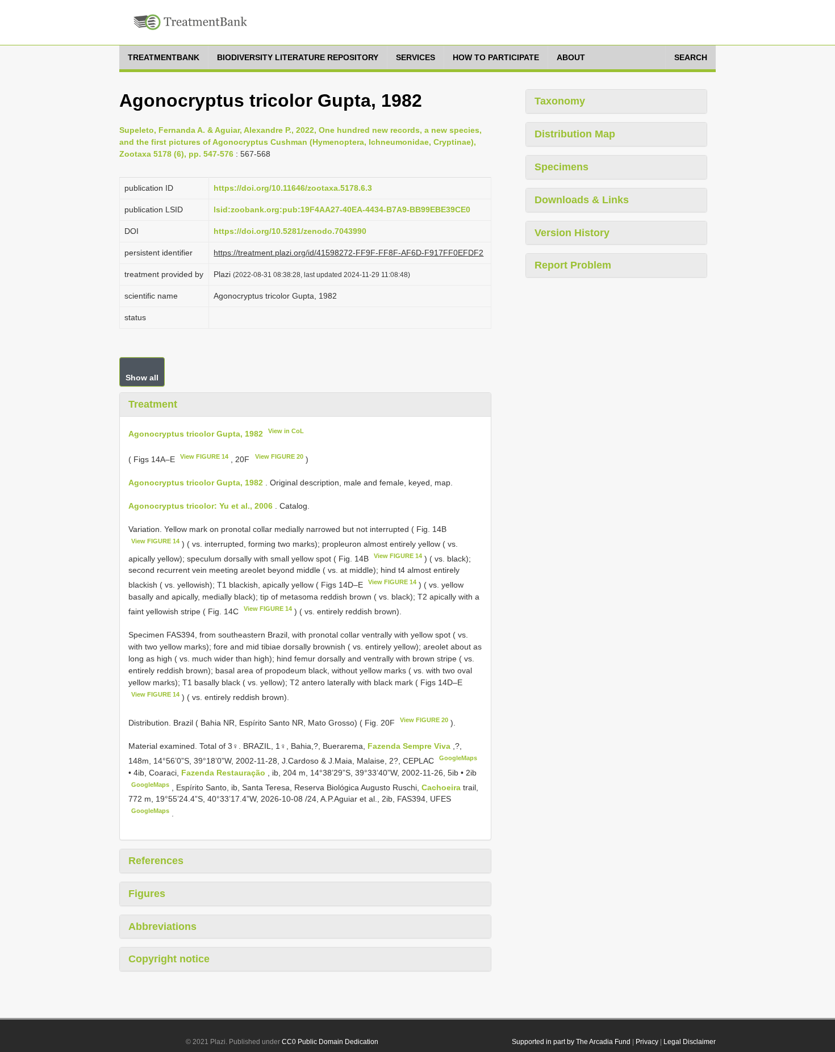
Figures (146, 893)
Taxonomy (560, 101)
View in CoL (286, 430)
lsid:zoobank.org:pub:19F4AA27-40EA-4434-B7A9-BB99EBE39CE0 (342, 209)
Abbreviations (162, 926)
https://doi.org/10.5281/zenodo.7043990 (290, 231)
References (155, 860)
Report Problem (573, 265)
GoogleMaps (458, 758)
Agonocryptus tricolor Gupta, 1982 (195, 433)
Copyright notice (169, 959)
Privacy (647, 1042)
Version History (572, 232)
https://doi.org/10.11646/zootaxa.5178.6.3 (293, 187)
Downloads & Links (582, 200)
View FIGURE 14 (204, 456)
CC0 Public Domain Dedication (330, 1042)
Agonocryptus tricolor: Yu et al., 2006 (200, 505)
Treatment (152, 404)
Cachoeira (442, 786)
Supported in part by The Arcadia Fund (571, 1042)
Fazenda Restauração (224, 772)
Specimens (561, 167)
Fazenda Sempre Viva (410, 746)
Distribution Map (575, 134)
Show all (142, 377)
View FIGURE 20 (279, 456)
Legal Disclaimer (689, 1042)
